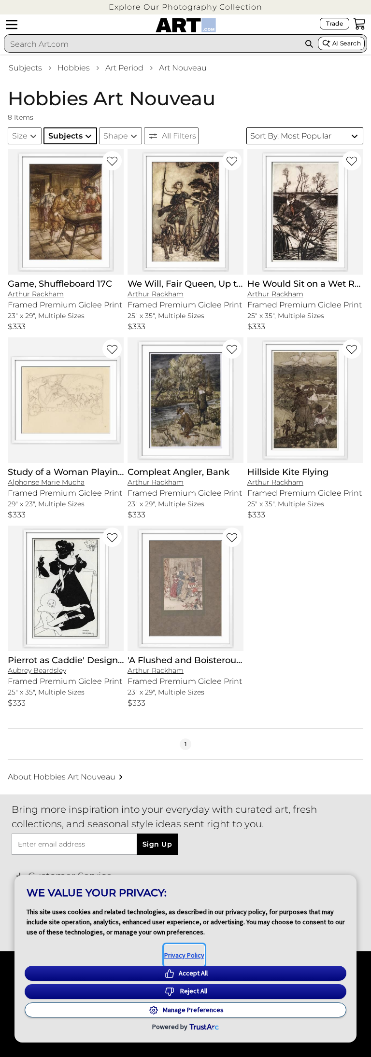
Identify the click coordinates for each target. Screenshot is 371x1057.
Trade (334, 23)
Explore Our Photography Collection (185, 7)
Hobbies (73, 67)
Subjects (25, 67)
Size (20, 135)
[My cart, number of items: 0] (359, 23)
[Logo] (186, 25)
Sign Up (157, 844)
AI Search (346, 43)
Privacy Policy (184, 955)
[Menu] (11, 24)
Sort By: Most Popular (290, 135)
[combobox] (152, 44)
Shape (115, 135)
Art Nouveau (183, 67)
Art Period (124, 67)
